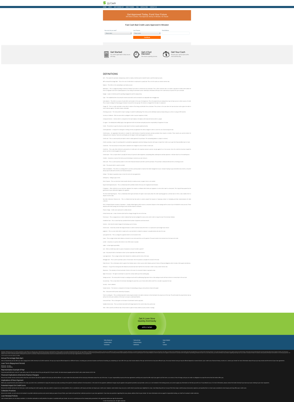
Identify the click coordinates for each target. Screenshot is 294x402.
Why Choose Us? (119, 7)
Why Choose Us (108, 340)
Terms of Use (137, 340)
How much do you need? (111, 30)
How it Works (130, 7)
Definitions (136, 344)
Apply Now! (147, 327)
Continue (147, 37)
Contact (165, 344)
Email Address (165, 30)
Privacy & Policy (137, 342)
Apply (110, 7)
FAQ (137, 7)
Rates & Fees (144, 7)
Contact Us (153, 7)
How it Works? (166, 340)
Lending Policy (108, 342)
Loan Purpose (136, 30)
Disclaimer (107, 344)
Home (104, 7)
